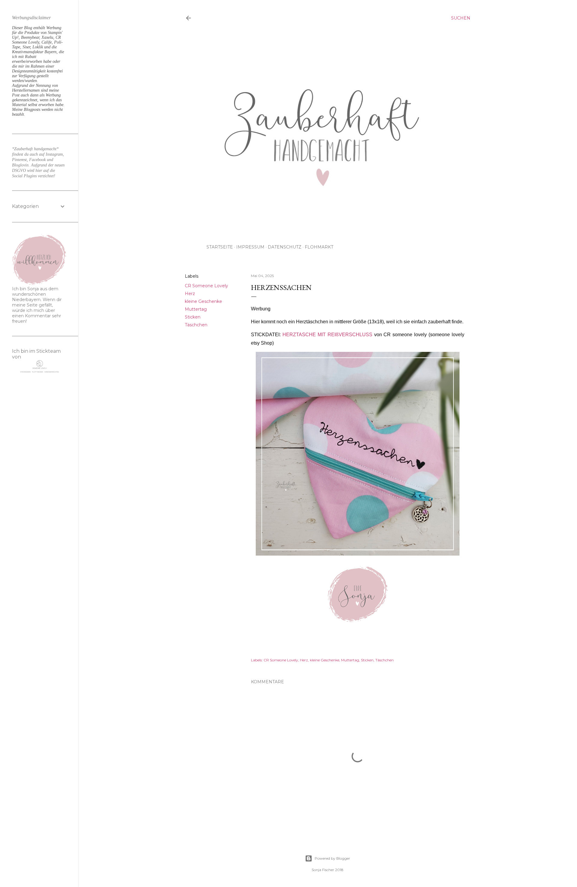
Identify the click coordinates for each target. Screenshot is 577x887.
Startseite (219, 247)
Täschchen (196, 325)
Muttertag (196, 309)
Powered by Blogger (332, 858)
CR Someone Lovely (206, 285)
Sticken (192, 317)
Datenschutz (284, 247)
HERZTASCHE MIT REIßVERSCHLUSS (327, 334)
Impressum (250, 247)
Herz (190, 293)
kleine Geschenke (203, 301)
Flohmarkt (319, 247)
